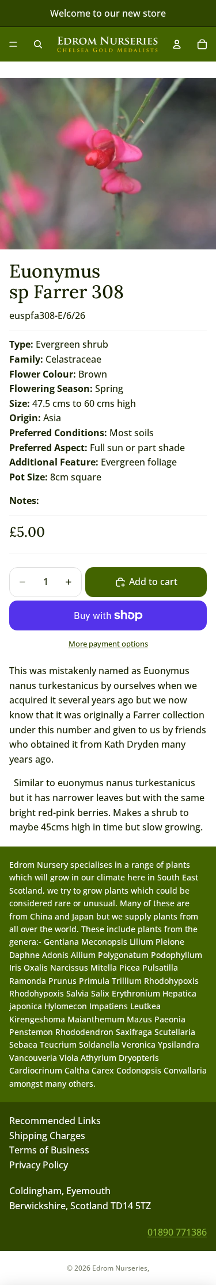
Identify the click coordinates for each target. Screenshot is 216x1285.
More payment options (108, 643)
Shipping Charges (47, 1135)
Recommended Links (55, 1120)
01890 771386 (177, 1231)
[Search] (38, 44)
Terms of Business (49, 1150)
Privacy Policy (38, 1165)
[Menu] (13, 44)
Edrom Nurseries (119, 1268)
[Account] (177, 44)
